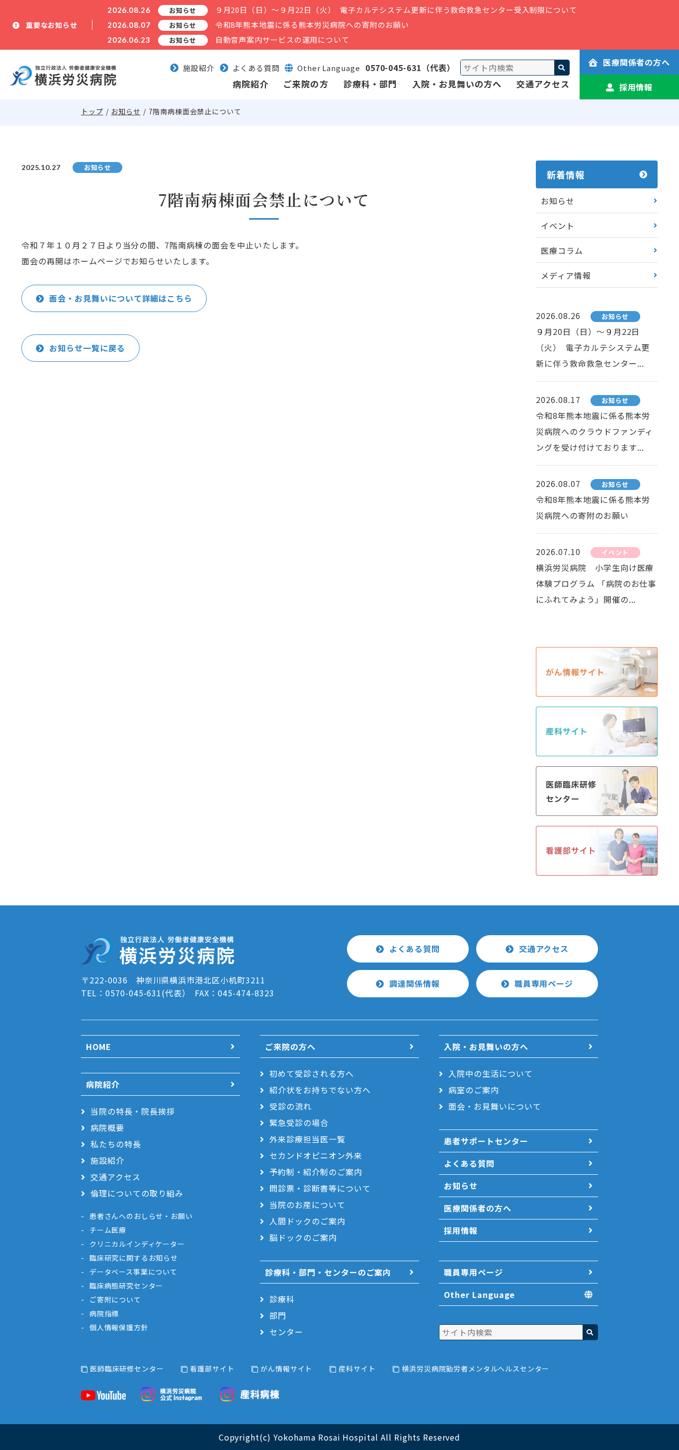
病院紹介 (250, 84)
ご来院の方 (305, 84)
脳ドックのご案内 (303, 1237)
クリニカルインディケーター (137, 1244)
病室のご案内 (473, 1090)
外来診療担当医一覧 (307, 1139)
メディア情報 (566, 275)
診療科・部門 (370, 84)
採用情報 (636, 87)
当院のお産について (307, 1204)
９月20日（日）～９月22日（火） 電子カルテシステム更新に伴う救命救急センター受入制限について (396, 9)
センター (286, 1332)
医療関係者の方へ (637, 62)
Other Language (479, 1294)
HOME (98, 1046)
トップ (92, 111)
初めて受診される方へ (311, 1073)
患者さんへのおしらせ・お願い (141, 1216)
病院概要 (107, 1127)
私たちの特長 (115, 1144)
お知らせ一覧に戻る (87, 348)
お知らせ (125, 111)
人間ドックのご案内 (307, 1221)
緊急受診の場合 (299, 1122)
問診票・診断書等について (320, 1188)
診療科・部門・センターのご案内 (328, 1272)
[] (561, 67)
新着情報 (566, 174)
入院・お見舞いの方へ (457, 84)
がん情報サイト (286, 1368)
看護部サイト (212, 1368)
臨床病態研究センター (126, 1285)
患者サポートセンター (486, 1141)
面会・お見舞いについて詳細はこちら (120, 298)
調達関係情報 (414, 983)
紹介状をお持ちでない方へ (320, 1090)
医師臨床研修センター (127, 1368)
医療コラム (562, 250)
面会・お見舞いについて (494, 1106)
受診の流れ (290, 1106)
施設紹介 (199, 68)
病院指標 (104, 1313)
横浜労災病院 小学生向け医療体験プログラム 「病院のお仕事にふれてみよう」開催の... (596, 583)
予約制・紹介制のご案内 (315, 1172)
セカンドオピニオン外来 (315, 1155)
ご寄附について (115, 1299)
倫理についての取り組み (136, 1193)
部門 (277, 1315)
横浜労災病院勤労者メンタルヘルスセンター (475, 1368)
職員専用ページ (544, 983)
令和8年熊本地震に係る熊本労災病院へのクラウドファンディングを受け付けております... (594, 431)
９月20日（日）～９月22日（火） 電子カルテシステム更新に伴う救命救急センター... (593, 347)
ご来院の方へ (290, 1046)
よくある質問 (256, 68)
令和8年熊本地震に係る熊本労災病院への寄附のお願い (312, 24)
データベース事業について (133, 1272)
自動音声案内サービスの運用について (282, 39)
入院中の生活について (490, 1073)
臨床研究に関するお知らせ (133, 1258)
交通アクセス (543, 84)
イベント (558, 226)
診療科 (282, 1299)
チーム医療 (107, 1230)
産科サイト (357, 1368)
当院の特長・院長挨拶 (132, 1111)
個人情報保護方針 (119, 1327)
